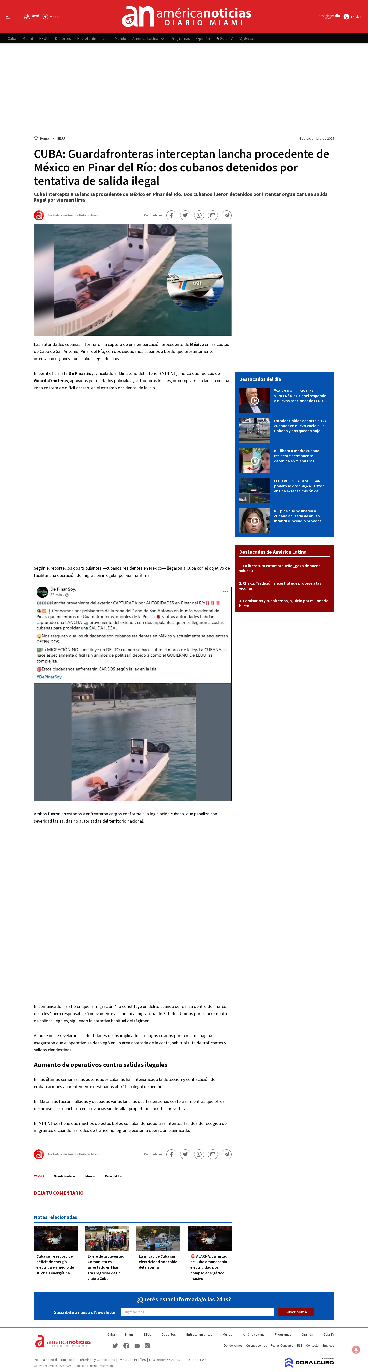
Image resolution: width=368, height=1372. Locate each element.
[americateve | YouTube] (137, 1345)
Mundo (120, 38)
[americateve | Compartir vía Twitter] (185, 215)
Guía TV (226, 38)
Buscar (249, 38)
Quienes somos (256, 1345)
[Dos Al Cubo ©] (309, 1366)
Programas (180, 38)
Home (44, 138)
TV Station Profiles (132, 1359)
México (90, 1176)
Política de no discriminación (55, 1359)
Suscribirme (296, 1311)
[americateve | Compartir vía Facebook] (171, 215)
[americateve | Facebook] (126, 1345)
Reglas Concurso (282, 1345)
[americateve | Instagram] (147, 1345)
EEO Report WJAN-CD (164, 1359)
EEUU (44, 38)
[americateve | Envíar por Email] (213, 215)
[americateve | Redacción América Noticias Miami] (39, 218)
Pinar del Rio (113, 1176)
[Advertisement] (184, 90)
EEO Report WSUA (197, 1359)
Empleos (328, 1345)
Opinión (203, 38)
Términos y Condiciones (97, 1359)
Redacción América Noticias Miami (76, 215)
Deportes (63, 38)
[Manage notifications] (356, 1350)
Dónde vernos (233, 1345)
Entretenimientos (92, 38)
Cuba (12, 38)
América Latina (145, 38)
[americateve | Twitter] (115, 1345)
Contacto (312, 1345)
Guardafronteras (64, 1176)
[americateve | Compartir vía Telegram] (227, 215)
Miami (27, 38)
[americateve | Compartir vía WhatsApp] (199, 215)
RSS (299, 1345)
